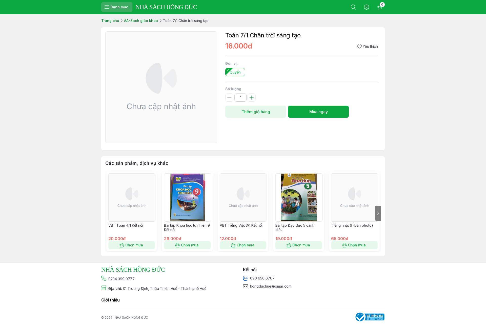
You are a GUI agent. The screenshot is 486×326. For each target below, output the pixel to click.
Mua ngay (318, 111)
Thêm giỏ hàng (255, 111)
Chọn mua (134, 245)
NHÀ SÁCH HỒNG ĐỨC (131, 317)
